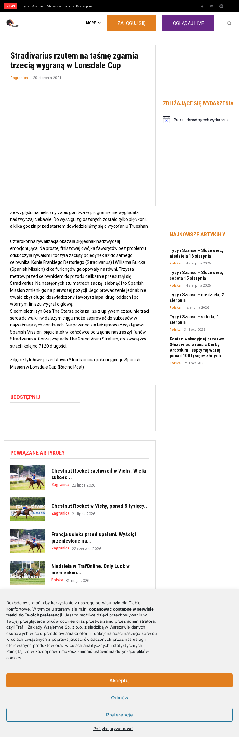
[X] (31, 416)
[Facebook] (202, 6)
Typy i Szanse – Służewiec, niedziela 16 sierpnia (196, 253)
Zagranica (19, 78)
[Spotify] (221, 6)
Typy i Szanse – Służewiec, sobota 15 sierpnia (57, 6)
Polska (57, 580)
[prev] (121, 6)
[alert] (199, 119)
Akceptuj (120, 680)
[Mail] (212, 6)
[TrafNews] (30, 23)
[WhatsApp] (45, 416)
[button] (229, 23)
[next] (131, 6)
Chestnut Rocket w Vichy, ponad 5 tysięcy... (100, 506)
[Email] (59, 416)
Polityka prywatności (113, 728)
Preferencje (119, 715)
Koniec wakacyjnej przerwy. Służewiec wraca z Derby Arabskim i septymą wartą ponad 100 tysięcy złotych (197, 347)
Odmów (119, 698)
